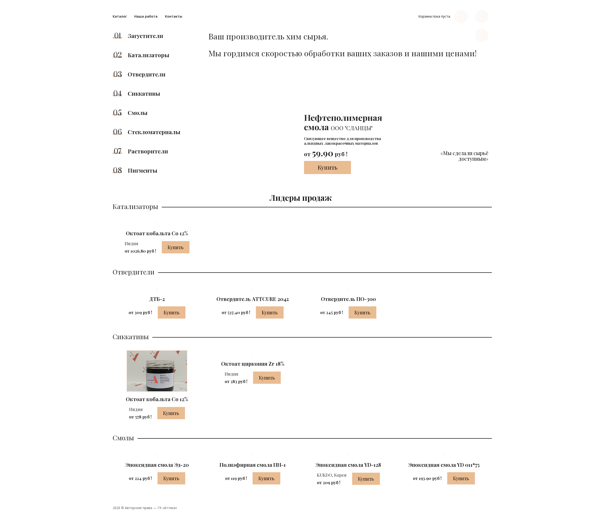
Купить (327, 167)
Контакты (173, 16)
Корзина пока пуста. (434, 16)
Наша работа (146, 16)
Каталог (120, 16)
